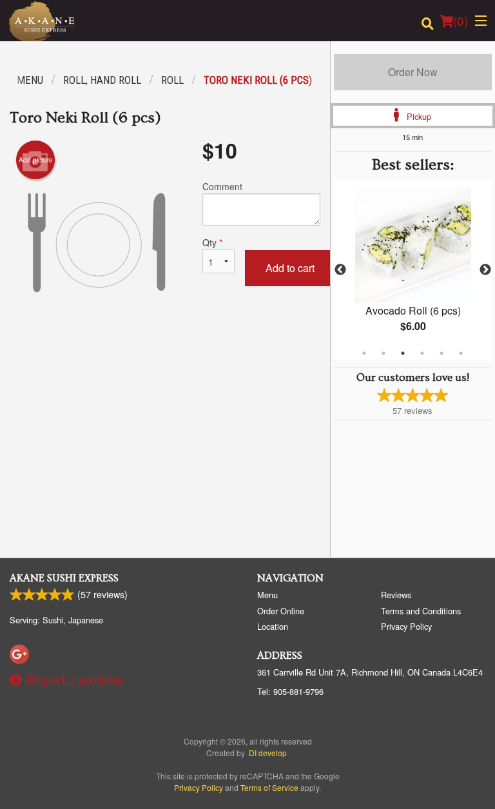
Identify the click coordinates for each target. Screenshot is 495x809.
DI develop (268, 752)
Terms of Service (269, 787)
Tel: (290, 691)
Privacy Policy (406, 626)
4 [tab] (422, 353)
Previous (340, 270)
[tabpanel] (413, 270)
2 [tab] (383, 353)
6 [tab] (460, 353)
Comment (222, 186)
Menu (267, 595)
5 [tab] (441, 353)
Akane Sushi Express (64, 578)
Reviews (396, 595)
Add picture (36, 159)
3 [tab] (402, 353)
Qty (212, 242)
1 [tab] (364, 353)
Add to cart (290, 267)
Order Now (413, 71)
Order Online (280, 611)
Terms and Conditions (421, 611)
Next (485, 270)
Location (272, 626)
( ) (460, 20)
